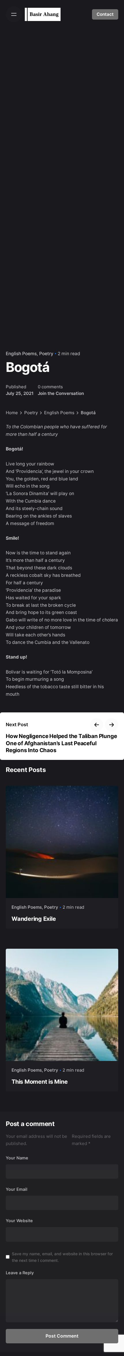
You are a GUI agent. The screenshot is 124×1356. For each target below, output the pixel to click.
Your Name (17, 1158)
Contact (105, 14)
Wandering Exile (34, 918)
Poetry (46, 353)
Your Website (19, 1220)
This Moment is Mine (39, 1081)
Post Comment (62, 1336)
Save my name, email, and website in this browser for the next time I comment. (62, 1257)
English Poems (21, 353)
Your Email (16, 1189)
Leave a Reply (20, 1272)
